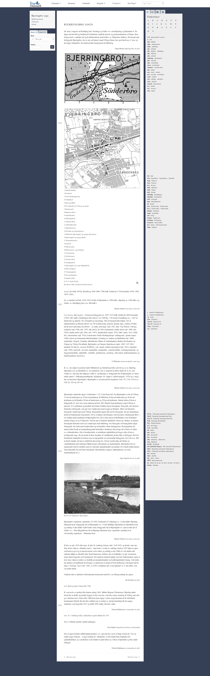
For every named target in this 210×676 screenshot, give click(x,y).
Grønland (86, 3)
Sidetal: (33, 44)
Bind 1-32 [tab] (34, 32)
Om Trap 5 (132, 3)
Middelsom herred (37, 19)
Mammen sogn (133, 657)
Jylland (33, 24)
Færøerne (71, 3)
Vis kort (115, 3)
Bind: (32, 36)
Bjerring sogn (71, 657)
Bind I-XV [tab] (42, 32)
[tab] (147, 12)
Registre (100, 3)
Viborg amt (35, 22)
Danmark (55, 3)
